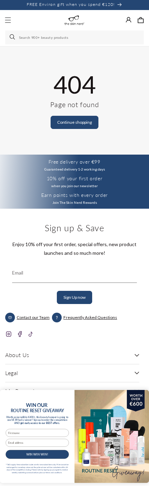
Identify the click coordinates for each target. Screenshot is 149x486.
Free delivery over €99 (74, 162)
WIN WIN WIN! (37, 454)
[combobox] (74, 37)
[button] (141, 20)
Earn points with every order (74, 195)
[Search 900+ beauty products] (12, 37)
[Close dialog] (141, 395)
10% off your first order (74, 178)
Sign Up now (74, 297)
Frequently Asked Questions (90, 317)
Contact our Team (33, 317)
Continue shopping (74, 122)
